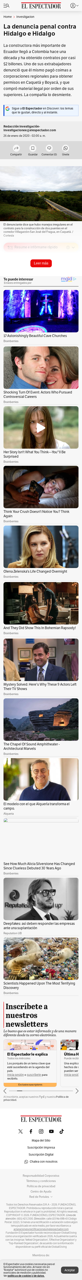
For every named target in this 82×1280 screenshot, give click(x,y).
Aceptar (70, 1270)
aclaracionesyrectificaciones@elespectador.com (41, 1229)
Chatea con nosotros (44, 1161)
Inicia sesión (15, 1075)
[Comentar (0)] (49, 148)
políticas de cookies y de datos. (26, 1275)
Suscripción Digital (41, 1154)
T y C (42, 1096)
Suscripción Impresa (41, 1147)
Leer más (41, 263)
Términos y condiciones (41, 1181)
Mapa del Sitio (41, 1140)
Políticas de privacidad (41, 1186)
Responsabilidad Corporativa (41, 1175)
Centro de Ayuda (41, 1191)
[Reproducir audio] (10, 272)
